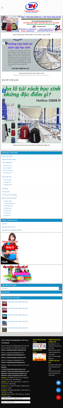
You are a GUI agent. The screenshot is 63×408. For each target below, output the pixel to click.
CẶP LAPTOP (7, 182)
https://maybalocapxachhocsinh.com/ (18, 365)
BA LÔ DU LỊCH (8, 165)
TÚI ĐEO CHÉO (8, 201)
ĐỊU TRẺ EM (7, 215)
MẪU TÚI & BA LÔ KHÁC (9, 198)
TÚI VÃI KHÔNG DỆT (9, 203)
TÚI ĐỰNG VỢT (8, 208)
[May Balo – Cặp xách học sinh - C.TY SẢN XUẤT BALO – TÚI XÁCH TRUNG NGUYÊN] (31, 8)
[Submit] (60, 288)
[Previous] (1, 116)
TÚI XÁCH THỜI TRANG (9, 195)
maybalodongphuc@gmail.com (16, 350)
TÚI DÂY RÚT (7, 213)
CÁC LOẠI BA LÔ (7, 162)
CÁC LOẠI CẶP (6, 177)
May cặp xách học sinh (8, 227)
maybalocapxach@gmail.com (15, 355)
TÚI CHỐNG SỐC (8, 206)
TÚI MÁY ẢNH (7, 210)
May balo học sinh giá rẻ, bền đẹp (12, 230)
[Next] (61, 116)
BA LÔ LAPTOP (8, 168)
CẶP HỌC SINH (8, 184)
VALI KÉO (5, 188)
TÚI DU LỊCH (6, 191)
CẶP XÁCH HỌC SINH (9, 159)
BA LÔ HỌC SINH (7, 156)
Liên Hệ (4, 223)
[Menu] (2, 8)
